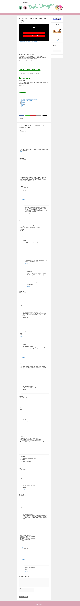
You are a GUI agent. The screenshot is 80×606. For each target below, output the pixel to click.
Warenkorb (55, 13)
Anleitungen (47, 13)
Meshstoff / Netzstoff (24, 98)
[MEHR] (57, 40)
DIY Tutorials (21, 118)
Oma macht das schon (22, 529)
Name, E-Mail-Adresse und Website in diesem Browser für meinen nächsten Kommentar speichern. (33, 593)
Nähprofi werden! (22, 13)
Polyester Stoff (23, 97)
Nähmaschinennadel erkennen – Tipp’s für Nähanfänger (27, 119)
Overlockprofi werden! (30, 13)
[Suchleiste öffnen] (59, 14)
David (22, 415)
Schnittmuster (41, 13)
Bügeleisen (22, 104)
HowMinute (22, 151)
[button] (21, 115)
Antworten (21, 140)
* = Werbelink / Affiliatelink (40, 604)
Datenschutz (41, 602)
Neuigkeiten (35, 13)
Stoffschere (23, 102)
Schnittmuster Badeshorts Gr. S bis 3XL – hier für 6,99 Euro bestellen (32, 87)
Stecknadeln (23, 105)
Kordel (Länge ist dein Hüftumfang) (26, 100)
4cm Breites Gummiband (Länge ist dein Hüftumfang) (29, 99)
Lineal (22, 103)
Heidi (20, 362)
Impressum (37, 602)
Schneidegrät (23, 107)
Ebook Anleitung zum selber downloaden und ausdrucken (28, 41)
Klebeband (22, 106)
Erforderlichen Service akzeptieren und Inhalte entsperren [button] (34, 35)
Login (52, 13)
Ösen (22, 101)
